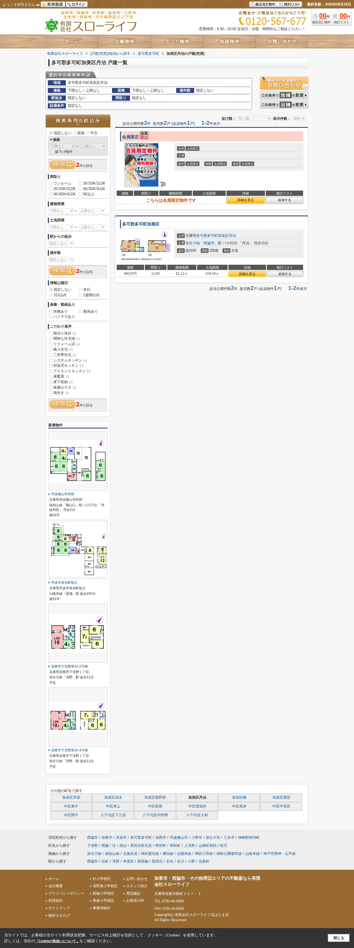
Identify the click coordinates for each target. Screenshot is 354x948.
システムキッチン (70, 360)
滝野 (115, 861)
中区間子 (71, 815)
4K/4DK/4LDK (64, 194)
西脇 (105, 845)
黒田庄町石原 (141, 845)
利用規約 (55, 900)
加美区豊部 (281, 797)
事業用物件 (102, 908)
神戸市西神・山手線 (279, 853)
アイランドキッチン (71, 371)
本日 (86, 289)
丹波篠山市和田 (62, 494)
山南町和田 (208, 845)
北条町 (204, 861)
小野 (191, 861)
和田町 (175, 845)
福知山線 (112, 853)
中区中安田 (281, 806)
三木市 (229, 837)
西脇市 (209, 243)
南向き (61, 393)
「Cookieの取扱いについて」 (57, 941)
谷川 (180, 861)
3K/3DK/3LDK (94, 189)
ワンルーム (62, 183)
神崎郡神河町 (249, 837)
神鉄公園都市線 (229, 853)
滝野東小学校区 (105, 886)
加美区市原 (71, 797)
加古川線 (193, 243)
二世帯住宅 (64, 355)
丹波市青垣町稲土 (64, 583)
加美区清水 (113, 797)
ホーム (53, 879)
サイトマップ (59, 908)
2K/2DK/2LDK (64, 189)
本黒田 (128, 861)
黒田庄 (157, 861)
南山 (123, 845)
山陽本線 (184, 853)
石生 (169, 861)
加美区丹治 (227, 235)
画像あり (60, 311)
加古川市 (213, 837)
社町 (105, 861)
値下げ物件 (64, 152)
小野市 (196, 837)
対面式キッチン (68, 365)
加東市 (106, 837)
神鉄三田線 (204, 853)
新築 (81, 133)
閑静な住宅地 (66, 338)
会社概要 (55, 886)
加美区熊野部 (155, 797)
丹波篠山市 (179, 837)
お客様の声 (135, 900)
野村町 (160, 845)
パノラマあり (64, 317)
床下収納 (62, 382)
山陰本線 (252, 853)
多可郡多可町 (207, 235)
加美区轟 (239, 797)
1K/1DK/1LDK (94, 183)
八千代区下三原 (113, 815)
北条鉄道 (130, 853)
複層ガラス (64, 387)
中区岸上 (113, 806)
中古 (94, 133)
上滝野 (189, 845)
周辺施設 (133, 893)
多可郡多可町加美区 (141, 224)
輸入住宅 (62, 349)
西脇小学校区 (103, 893)
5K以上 (89, 194)
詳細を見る (245, 200)
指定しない (63, 133)
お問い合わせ (137, 879)
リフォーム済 (66, 344)
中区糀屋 (155, 806)
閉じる (339, 938)
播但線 (168, 853)
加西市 (160, 837)
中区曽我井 (197, 806)
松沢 (223, 845)
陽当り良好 (64, 333)
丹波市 (121, 837)
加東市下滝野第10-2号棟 (69, 666)
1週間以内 (91, 295)
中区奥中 (71, 806)
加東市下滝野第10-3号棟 (69, 750)
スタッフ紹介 (137, 886)
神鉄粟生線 (150, 853)
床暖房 (61, 376)
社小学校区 (102, 879)
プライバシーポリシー (66, 893)
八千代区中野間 (155, 815)
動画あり (91, 311)
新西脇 (142, 861)
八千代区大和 (197, 815)
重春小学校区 (103, 900)
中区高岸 (239, 806)
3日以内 (60, 295)
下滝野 (92, 845)
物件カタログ (59, 915)
